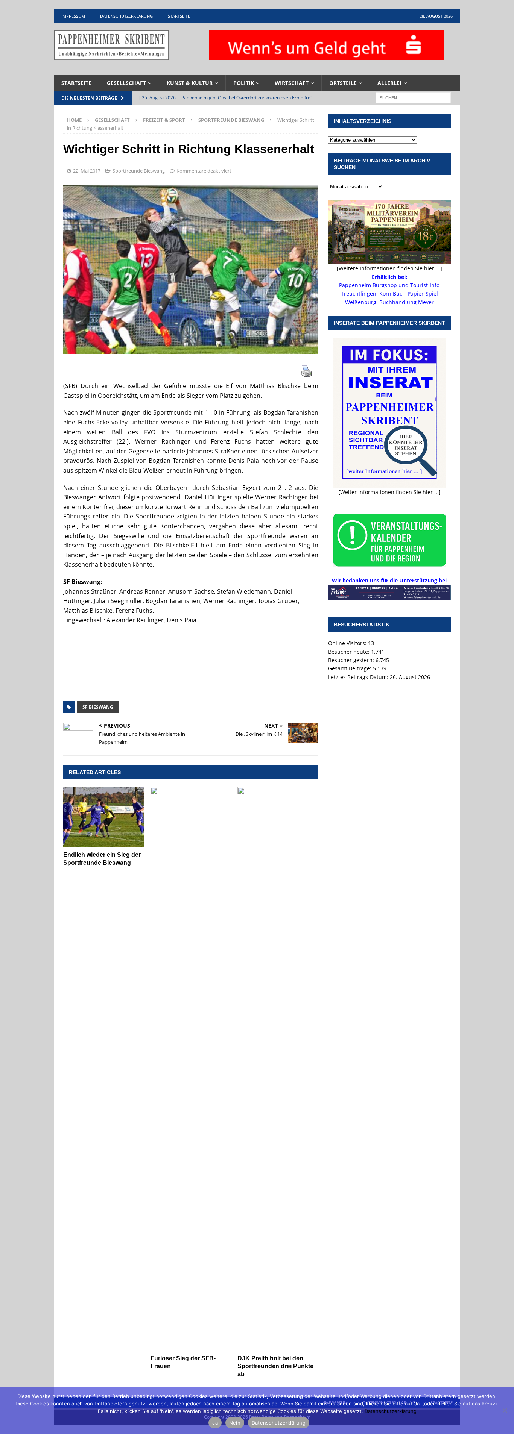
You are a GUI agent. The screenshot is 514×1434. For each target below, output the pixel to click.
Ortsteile (343, 82)
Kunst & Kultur (190, 82)
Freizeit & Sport (164, 120)
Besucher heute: (349, 651)
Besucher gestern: (352, 660)
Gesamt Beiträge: (350, 668)
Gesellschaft (126, 82)
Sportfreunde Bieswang (139, 170)
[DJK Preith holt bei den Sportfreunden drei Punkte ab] (277, 1069)
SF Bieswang (97, 707)
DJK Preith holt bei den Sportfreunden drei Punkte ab (275, 1366)
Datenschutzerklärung (126, 16)
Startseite (179, 16)
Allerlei (389, 82)
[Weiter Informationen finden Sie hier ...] (389, 492)
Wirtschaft (292, 82)
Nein (234, 1423)
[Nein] (504, 1410)
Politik (243, 82)
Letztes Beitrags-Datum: (359, 677)
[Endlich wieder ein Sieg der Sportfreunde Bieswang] (103, 817)
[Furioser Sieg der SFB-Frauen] (191, 1069)
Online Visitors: (348, 643)
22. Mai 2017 (86, 170)
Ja (215, 1423)
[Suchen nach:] (413, 97)
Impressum (73, 16)
